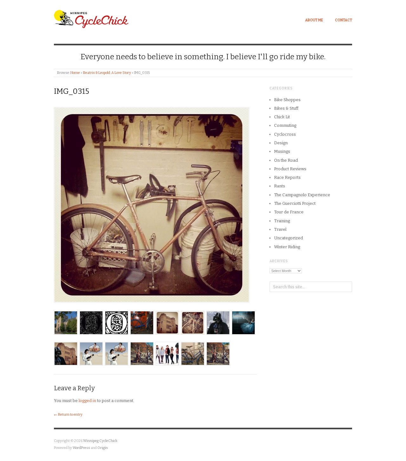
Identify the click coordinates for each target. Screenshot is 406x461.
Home (75, 73)
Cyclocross (285, 134)
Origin (102, 448)
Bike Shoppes (287, 99)
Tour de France (289, 212)
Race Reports (287, 177)
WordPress (81, 448)
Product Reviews (290, 168)
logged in (87, 400)
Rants (279, 186)
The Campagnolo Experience (302, 194)
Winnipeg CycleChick (100, 441)
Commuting (285, 125)
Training (282, 220)
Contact (343, 20)
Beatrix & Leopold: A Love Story (107, 73)
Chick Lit (282, 116)
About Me (314, 20)
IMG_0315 (71, 91)
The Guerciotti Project (295, 203)
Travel (280, 229)
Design (281, 142)
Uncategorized (288, 238)
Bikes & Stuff (286, 108)
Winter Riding (287, 246)
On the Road (286, 160)
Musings (282, 151)
